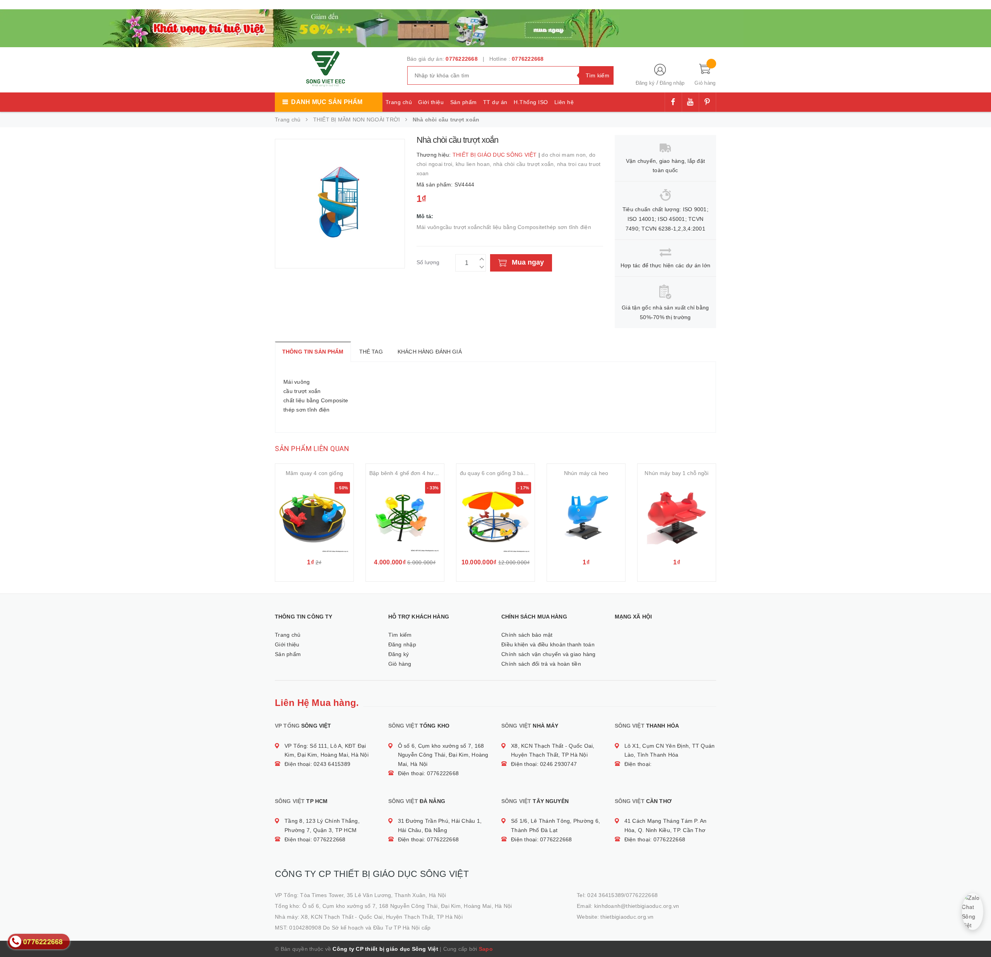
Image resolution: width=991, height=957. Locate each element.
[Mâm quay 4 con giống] (314, 517)
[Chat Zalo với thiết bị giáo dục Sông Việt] (972, 911)
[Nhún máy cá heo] (586, 517)
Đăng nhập (672, 83)
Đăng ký (645, 83)
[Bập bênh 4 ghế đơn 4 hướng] (405, 517)
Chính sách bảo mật (527, 635)
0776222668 (462, 59)
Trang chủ (399, 102)
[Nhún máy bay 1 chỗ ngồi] (676, 517)
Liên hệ (564, 102)
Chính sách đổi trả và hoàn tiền (541, 664)
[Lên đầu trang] (977, 934)
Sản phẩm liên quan (312, 448)
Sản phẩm (463, 102)
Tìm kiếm (400, 635)
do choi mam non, (565, 155)
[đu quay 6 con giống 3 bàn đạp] (495, 517)
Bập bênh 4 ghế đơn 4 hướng (406, 473)
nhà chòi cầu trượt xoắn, (525, 164)
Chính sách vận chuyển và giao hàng (548, 654)
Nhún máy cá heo (586, 473)
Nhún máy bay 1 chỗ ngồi (676, 473)
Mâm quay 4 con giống (314, 473)
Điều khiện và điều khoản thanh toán (548, 644)
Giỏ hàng (399, 664)
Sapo (486, 949)
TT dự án (495, 102)
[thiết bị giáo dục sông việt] (371, 27)
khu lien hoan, (474, 164)
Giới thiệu (431, 102)
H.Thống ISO (531, 102)
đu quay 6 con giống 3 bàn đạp (499, 473)
